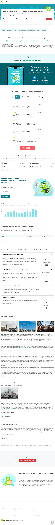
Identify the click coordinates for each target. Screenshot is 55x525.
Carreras (15, 515)
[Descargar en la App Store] (34, 77)
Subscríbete (5, 196)
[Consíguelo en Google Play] (45, 77)
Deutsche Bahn (50, 430)
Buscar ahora (48, 445)
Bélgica (10, 496)
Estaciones (44, 30)
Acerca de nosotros (18, 508)
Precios (14, 30)
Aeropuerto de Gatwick (46, 409)
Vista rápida (9, 30)
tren (6, 409)
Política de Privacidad (36, 515)
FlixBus (3, 236)
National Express (24, 348)
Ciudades (38, 30)
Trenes (2, 510)
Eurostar (24, 347)
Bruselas (14, 496)
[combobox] (7, 19)
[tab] (6, 16)
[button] (42, 2)
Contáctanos (34, 508)
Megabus (10, 408)
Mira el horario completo (27, 148)
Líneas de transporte (22, 30)
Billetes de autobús (4, 496)
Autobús (2, 508)
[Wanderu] (5, 2)
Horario (3, 30)
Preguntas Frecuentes (31, 30)
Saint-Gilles (13, 428)
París (27, 347)
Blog (15, 510)
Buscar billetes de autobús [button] (27, 460)
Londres (29, 407)
